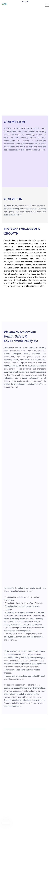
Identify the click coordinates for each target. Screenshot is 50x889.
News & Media (8, 863)
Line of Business (9, 827)
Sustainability (8, 855)
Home (4, 818)
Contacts (6, 835)
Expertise (6, 859)
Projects (5, 831)
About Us (6, 822)
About (4, 850)
